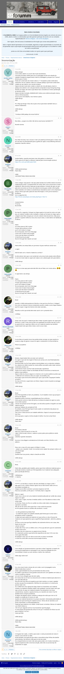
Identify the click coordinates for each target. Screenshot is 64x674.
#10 (60, 297)
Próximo (11, 66)
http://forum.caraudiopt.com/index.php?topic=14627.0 (31, 197)
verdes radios (6, 63)
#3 (60, 118)
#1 (60, 69)
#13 (60, 355)
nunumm (8, 146)
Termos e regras (36, 663)
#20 (60, 631)
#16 (60, 461)
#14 (60, 390)
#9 (60, 265)
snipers (8, 127)
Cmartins (8, 471)
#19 (60, 564)
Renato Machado (8, 327)
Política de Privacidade (46, 663)
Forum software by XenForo (32, 666)
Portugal (11, 84)
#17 (60, 481)
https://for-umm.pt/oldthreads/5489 (25, 162)
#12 (60, 336)
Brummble (8, 189)
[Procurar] (61, 21)
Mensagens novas (5, 24)
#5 (60, 155)
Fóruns (10, 22)
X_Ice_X (8, 554)
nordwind (8, 640)
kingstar (8, 164)
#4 (60, 137)
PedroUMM (7, 218)
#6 (60, 180)
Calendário (41, 22)
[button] (26, 21)
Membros (31, 22)
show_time (8, 306)
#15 (60, 425)
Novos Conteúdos (19, 22)
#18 (60, 545)
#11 (60, 318)
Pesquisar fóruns (15, 24)
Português (5, 663)
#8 (60, 242)
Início (3, 22)
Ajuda (55, 663)
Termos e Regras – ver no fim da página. (37, 38)
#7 (60, 209)
